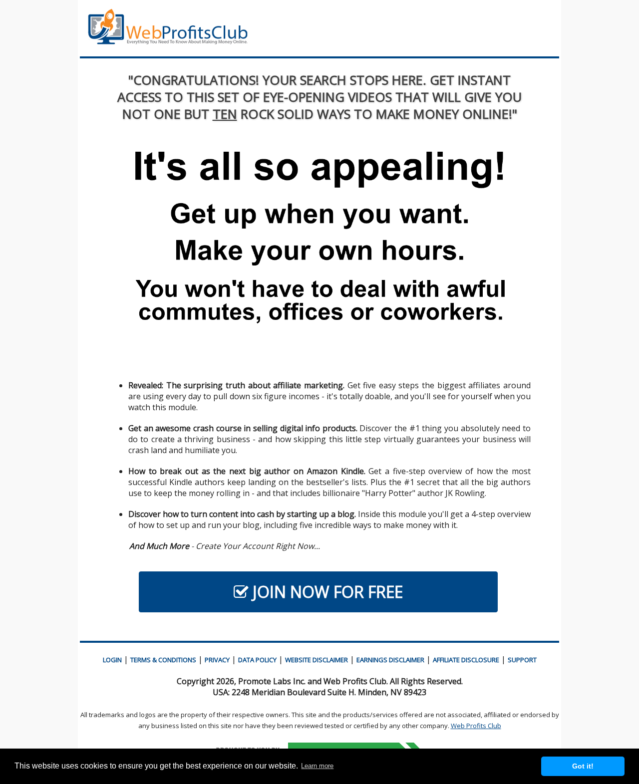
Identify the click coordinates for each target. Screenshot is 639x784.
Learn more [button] (317, 766)
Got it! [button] (583, 766)
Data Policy (257, 659)
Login (112, 659)
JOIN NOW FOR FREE (326, 591)
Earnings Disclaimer (390, 659)
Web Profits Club (476, 725)
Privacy (217, 659)
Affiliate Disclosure (466, 659)
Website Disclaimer (316, 659)
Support (522, 659)
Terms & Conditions (163, 659)
